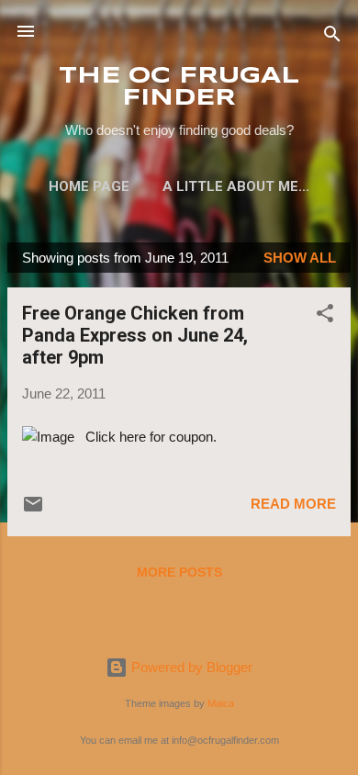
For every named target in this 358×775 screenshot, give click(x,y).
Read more (293, 503)
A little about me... (235, 186)
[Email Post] (33, 510)
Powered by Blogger (190, 667)
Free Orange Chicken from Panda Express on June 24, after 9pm (135, 335)
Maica (220, 703)
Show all (299, 257)
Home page (89, 186)
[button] (325, 316)
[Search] (332, 37)
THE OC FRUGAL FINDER (179, 87)
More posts (179, 572)
